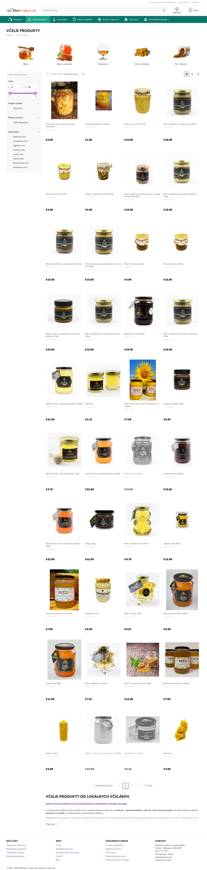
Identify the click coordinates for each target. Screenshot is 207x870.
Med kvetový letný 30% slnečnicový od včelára (141, 405)
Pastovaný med (92, 613)
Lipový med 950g (53, 683)
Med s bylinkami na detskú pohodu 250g (64, 264)
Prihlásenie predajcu (15, 852)
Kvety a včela (52, 753)
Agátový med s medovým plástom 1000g (103, 753)
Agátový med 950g (171, 543)
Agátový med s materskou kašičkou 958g (64, 404)
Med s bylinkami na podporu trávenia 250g (179, 195)
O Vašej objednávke (114, 845)
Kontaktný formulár (64, 849)
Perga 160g (90, 543)
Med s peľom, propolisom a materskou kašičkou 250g (63, 335)
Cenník (59, 856)
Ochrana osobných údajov (117, 860)
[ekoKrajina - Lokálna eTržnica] (21, 10)
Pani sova (167, 753)
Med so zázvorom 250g (56, 194)
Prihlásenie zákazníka (16, 845)
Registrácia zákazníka (16, 849)
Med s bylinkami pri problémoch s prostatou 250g (103, 265)
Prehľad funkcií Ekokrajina (67, 852)
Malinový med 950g (133, 473)
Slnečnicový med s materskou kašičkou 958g (63, 544)
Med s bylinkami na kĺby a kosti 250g (179, 124)
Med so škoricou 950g (173, 264)
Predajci (195, 2)
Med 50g (89, 404)
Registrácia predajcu (15, 856)
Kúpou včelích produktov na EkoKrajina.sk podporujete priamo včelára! (86, 804)
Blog (58, 860)
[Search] (164, 10)
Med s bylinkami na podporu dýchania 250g (180, 335)
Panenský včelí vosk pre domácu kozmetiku (60, 125)
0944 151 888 (161, 851)
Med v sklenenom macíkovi (136, 543)
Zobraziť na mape (163, 860)
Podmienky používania (116, 856)
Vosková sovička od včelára (97, 124)
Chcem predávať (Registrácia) (162, 2)
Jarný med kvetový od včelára (59, 613)
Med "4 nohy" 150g (132, 613)
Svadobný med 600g (133, 753)
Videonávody (183, 2)
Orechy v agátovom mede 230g (99, 194)
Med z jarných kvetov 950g (175, 613)
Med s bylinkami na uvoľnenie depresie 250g (102, 335)
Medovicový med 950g (134, 334)
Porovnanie (111, 852)
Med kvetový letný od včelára (176, 683)
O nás (58, 845)
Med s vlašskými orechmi (96, 683)
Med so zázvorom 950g (134, 124)
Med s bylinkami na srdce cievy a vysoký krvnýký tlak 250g (142, 195)
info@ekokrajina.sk (163, 857)
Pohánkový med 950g (173, 473)
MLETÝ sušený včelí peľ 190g (137, 683)
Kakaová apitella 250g (173, 404)
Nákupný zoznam (113, 849)
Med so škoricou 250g (134, 264)
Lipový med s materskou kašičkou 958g (102, 473)
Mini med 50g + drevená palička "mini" (63, 473)
